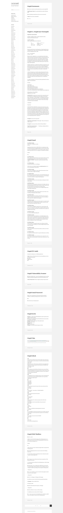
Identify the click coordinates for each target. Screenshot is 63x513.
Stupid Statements (13, 15)
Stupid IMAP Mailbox (34, 434)
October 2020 (13, 35)
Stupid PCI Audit (32, 251)
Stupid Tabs (31, 338)
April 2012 (12, 89)
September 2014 (13, 68)
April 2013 (12, 80)
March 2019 (12, 46)
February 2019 (13, 47)
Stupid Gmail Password (34, 292)
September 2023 (13, 30)
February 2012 (13, 91)
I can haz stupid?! (15, 3)
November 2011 (13, 93)
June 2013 (12, 79)
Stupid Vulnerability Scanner (15, 21)
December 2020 (13, 34)
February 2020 (13, 38)
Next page (51, 506)
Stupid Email (12, 18)
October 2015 (13, 55)
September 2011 (13, 96)
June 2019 (12, 42)
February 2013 (13, 83)
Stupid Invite (31, 314)
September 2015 (13, 56)
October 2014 (13, 67)
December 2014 (13, 64)
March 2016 (12, 52)
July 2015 (12, 59)
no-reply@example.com (31, 158)
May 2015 (12, 60)
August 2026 (12, 26)
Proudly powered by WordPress (31, 511)
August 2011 (12, 97)
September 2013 (13, 75)
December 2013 (13, 72)
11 (41, 505)
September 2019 (13, 39)
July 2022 (12, 31)
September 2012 (13, 85)
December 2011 (13, 92)
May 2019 (12, 43)
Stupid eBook (31, 356)
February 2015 (13, 63)
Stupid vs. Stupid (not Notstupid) (38, 32)
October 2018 (13, 48)
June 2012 (12, 88)
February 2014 (13, 71)
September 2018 (13, 50)
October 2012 (13, 84)
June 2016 (12, 51)
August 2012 (12, 87)
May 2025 (12, 27)
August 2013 (12, 76)
